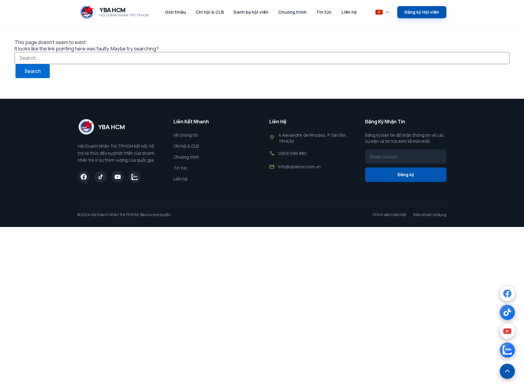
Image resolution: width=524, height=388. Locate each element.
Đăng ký (406, 174)
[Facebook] (84, 177)
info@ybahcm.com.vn (299, 167)
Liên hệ (349, 12)
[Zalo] (135, 177)
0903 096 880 (292, 153)
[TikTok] (101, 177)
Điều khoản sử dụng (429, 214)
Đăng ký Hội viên (422, 12)
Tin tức (324, 12)
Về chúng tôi (185, 135)
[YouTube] (118, 177)
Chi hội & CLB (210, 12)
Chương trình (292, 12)
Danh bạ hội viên (250, 12)
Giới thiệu (175, 12)
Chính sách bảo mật (389, 214)
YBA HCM (112, 10)
